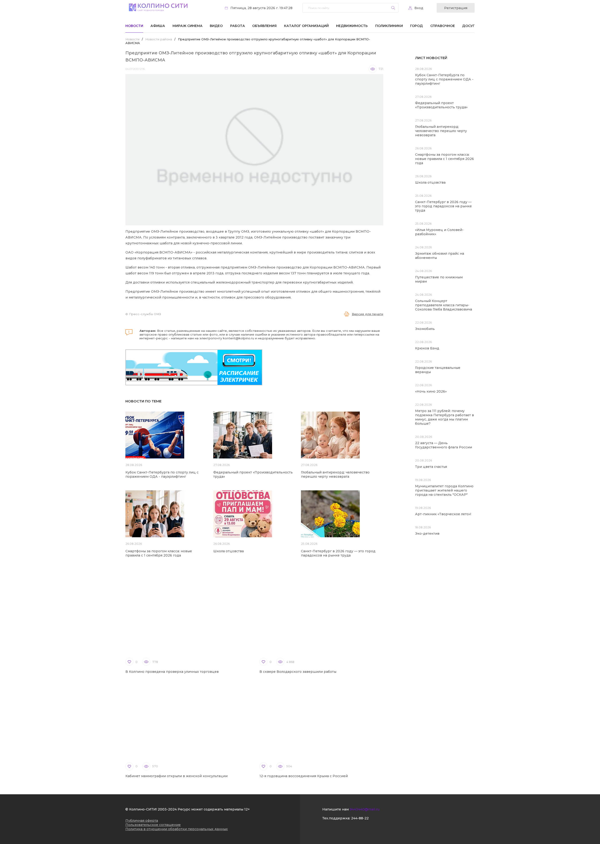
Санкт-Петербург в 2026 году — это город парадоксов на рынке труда (338, 553)
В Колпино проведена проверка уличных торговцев (172, 672)
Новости (134, 26)
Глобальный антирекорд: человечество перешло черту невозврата (335, 474)
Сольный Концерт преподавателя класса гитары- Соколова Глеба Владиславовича (443, 305)
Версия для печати (367, 314)
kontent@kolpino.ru (238, 338)
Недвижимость (352, 26)
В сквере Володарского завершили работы (297, 672)
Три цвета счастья (431, 467)
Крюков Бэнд (427, 348)
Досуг (468, 26)
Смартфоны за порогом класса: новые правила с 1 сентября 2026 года (158, 553)
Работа (237, 26)
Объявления (264, 26)
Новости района (158, 39)
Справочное (442, 26)
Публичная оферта (141, 820)
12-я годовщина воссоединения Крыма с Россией (303, 776)
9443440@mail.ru (364, 809)
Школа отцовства (228, 551)
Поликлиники (389, 26)
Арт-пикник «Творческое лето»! (443, 514)
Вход (418, 8)
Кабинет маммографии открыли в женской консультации (176, 776)
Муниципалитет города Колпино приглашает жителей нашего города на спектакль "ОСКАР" (444, 490)
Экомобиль (425, 329)
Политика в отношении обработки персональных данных (176, 829)
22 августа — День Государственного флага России (443, 445)
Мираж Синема (187, 26)
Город (416, 26)
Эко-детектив (427, 533)
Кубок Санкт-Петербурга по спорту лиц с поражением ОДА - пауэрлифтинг (162, 474)
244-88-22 (360, 818)
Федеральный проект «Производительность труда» (441, 105)
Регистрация (455, 8)
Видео (216, 26)
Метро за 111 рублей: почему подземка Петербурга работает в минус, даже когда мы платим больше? (444, 417)
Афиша (157, 26)
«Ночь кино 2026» (431, 391)
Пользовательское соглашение (153, 825)
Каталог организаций (306, 26)
